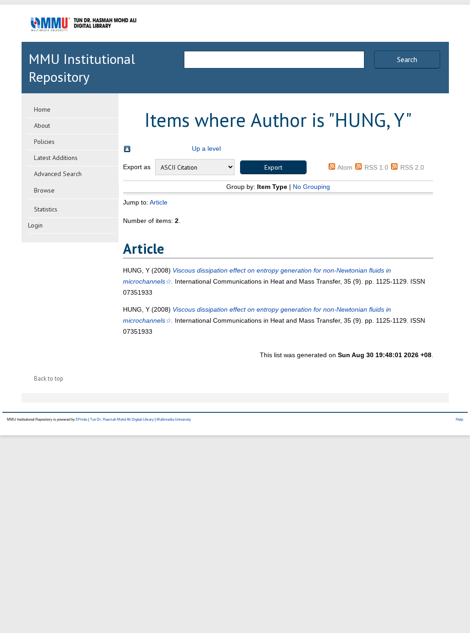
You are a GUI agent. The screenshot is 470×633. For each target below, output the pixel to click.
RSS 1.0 (376, 167)
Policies (44, 141)
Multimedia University (174, 419)
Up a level (206, 148)
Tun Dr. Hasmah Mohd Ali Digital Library (122, 419)
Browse (44, 190)
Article (159, 202)
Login (35, 225)
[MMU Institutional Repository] (83, 40)
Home (42, 109)
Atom (344, 167)
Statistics (45, 209)
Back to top (48, 378)
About (42, 125)
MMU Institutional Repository (81, 68)
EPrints (81, 419)
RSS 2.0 (412, 167)
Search (407, 59)
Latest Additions (56, 158)
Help (459, 419)
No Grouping (311, 186)
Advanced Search (58, 174)
